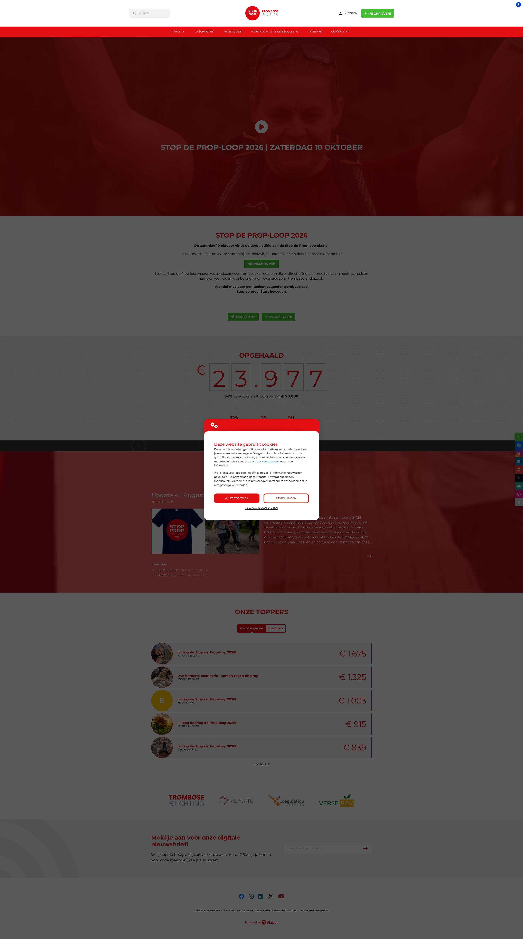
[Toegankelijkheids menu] (518, 4)
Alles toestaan (237, 498)
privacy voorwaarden (266, 461)
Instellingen (286, 498)
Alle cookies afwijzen (261, 507)
